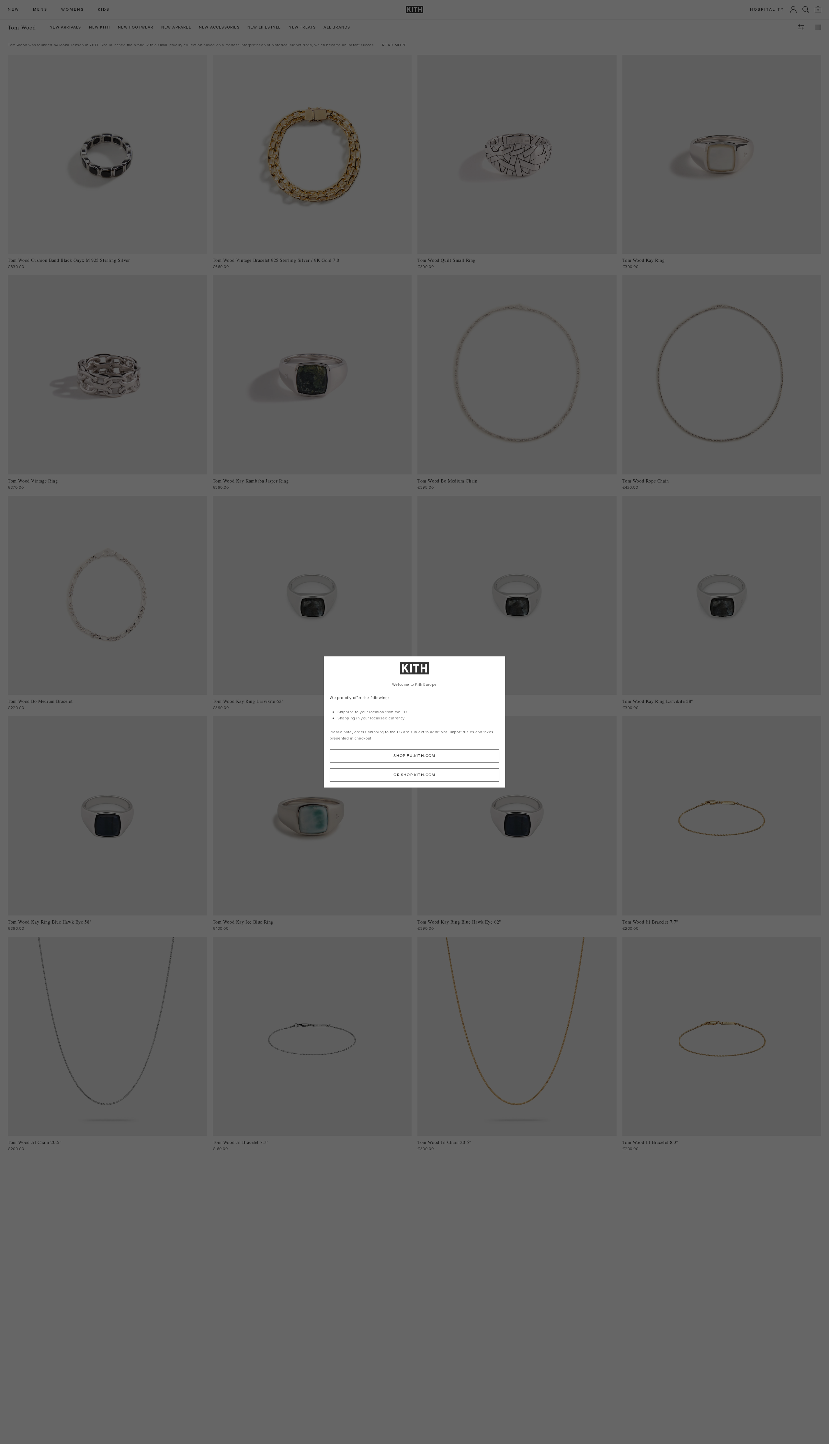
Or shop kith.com (414, 775)
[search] (805, 9)
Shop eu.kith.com (414, 756)
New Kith (99, 27)
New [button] (13, 9)
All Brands (337, 27)
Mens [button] (40, 9)
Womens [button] (72, 9)
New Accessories (219, 27)
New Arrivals (65, 27)
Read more (394, 45)
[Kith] (414, 9)
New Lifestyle (264, 27)
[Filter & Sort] (801, 27)
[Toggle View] (818, 27)
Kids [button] (104, 9)
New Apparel (176, 27)
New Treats (302, 27)
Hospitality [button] (767, 9)
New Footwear (135, 27)
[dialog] (414, 721)
